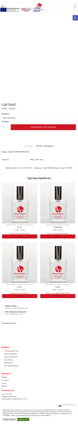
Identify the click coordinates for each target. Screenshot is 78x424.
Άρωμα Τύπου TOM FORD (63, 168)
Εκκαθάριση (5, 121)
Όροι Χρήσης (8, 360)
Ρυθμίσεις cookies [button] (9, 419)
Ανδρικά (4, 377)
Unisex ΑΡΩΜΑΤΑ (48, 168)
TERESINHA (57, 227)
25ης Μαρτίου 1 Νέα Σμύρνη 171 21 (14, 399)
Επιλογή (20, 236)
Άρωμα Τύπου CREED (63, 284)
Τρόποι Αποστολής (10, 357)
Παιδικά (4, 386)
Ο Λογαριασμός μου (11, 351)
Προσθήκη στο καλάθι (43, 127)
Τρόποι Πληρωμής (10, 354)
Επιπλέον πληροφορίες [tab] (45, 146)
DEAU (19, 287)
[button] (75, 17)
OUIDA (57, 287)
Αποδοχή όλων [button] (23, 419)
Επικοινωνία (8, 363)
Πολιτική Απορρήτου (11, 366)
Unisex (4, 383)
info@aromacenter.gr (9, 396)
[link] (39, 6)
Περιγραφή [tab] (28, 146)
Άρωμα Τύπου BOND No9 (25, 225)
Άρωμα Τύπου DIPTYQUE (25, 284)
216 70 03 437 (7, 394)
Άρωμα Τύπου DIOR (63, 225)
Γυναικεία (5, 380)
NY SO (19, 227)
